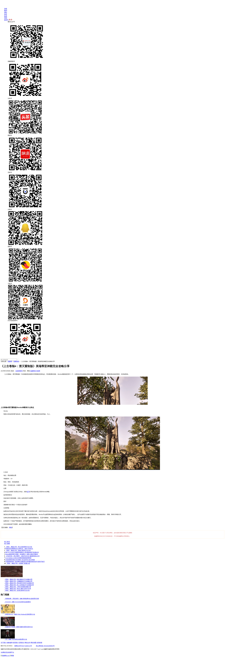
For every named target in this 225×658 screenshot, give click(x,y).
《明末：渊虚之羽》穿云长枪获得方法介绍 (18, 547)
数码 (5, 10)
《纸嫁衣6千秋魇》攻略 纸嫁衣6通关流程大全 (18, 627)
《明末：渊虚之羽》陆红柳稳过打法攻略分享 (18, 579)
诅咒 (28, 491)
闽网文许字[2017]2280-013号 (23, 646)
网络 (10, 527)
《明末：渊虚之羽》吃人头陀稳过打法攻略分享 (19, 585)
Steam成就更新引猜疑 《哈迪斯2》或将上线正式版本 (21, 554)
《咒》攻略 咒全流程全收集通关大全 (15, 639)
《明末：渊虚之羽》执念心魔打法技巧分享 (17, 588)
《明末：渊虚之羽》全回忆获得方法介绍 (17, 590)
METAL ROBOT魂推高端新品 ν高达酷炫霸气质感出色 (22, 552)
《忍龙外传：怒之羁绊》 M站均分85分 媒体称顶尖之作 (22, 556)
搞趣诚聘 (9, 642)
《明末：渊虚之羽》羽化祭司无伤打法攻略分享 (19, 583)
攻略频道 (16, 361)
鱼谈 (5, 16)
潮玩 (5, 12)
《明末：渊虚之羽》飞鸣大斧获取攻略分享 (17, 586)
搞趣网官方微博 (35, 371)
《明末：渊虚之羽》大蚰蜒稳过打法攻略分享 (18, 581)
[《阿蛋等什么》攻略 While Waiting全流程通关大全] (8, 613)
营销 (5, 18)
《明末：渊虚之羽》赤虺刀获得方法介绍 (18, 550)
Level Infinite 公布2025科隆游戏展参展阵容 (18, 558)
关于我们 (3, 642)
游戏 (5, 8)
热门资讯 (7, 541)
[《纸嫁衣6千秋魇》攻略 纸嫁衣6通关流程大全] (8, 625)
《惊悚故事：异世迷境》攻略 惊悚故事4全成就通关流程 (21, 598)
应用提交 (21, 642)
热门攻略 (7, 543)
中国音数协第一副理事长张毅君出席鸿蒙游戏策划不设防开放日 (25, 561)
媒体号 (6, 20)
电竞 (5, 14)
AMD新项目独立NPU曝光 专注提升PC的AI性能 (20, 559)
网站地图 (33, 642)
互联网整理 (19, 371)
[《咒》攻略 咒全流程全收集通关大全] (8, 638)
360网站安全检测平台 (7, 652)
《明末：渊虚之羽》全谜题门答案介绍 (18, 563)
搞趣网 (10, 361)
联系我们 (15, 642)
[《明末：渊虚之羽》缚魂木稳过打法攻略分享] (12, 576)
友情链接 (39, 642)
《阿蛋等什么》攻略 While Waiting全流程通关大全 (19, 614)
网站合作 (27, 642)
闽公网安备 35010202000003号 (45, 646)
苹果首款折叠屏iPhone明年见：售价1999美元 (19, 548)
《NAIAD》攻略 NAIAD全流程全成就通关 (17, 602)
